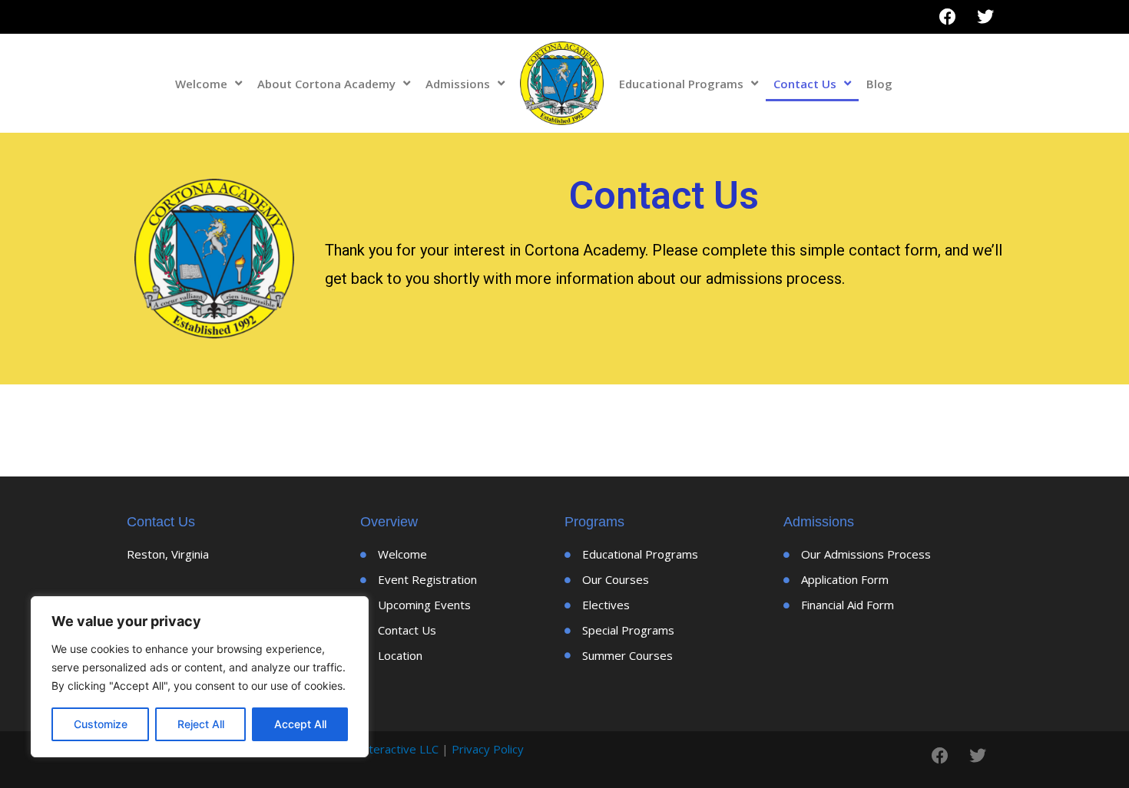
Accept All (300, 723)
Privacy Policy (488, 749)
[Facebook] (948, 17)
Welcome (201, 83)
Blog (879, 83)
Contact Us (804, 83)
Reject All (200, 723)
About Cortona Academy (326, 83)
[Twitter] (985, 17)
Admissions (457, 83)
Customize (100, 723)
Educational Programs (681, 83)
